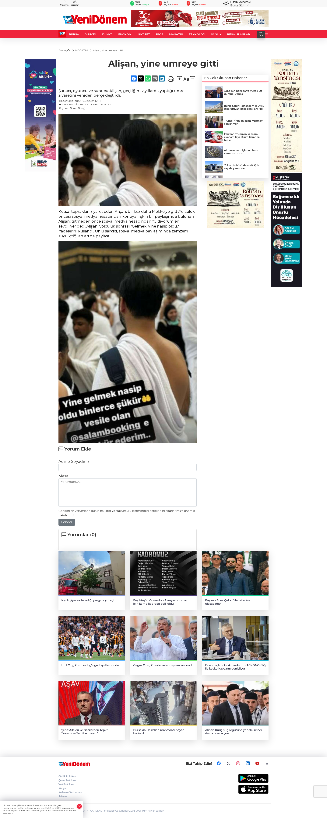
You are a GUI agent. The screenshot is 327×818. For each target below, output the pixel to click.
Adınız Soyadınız (73, 461)
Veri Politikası (66, 784)
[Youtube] (257, 763)
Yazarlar (75, 5)
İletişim (62, 796)
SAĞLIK (216, 34)
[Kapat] (79, 806)
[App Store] (244, 789)
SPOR (160, 34)
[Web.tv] (267, 763)
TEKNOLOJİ (197, 34)
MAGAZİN (176, 34)
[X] (228, 763)
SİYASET (144, 34)
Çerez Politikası (67, 780)
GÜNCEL (91, 34)
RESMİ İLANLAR (238, 34)
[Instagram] (238, 763)
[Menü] (267, 34)
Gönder (66, 522)
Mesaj (63, 476)
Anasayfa (64, 5)
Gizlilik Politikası (67, 776)
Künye (62, 788)
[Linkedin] (247, 763)
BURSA (74, 34)
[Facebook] (219, 763)
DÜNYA (107, 34)
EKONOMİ (125, 34)
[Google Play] (244, 778)
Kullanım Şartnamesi (70, 792)
